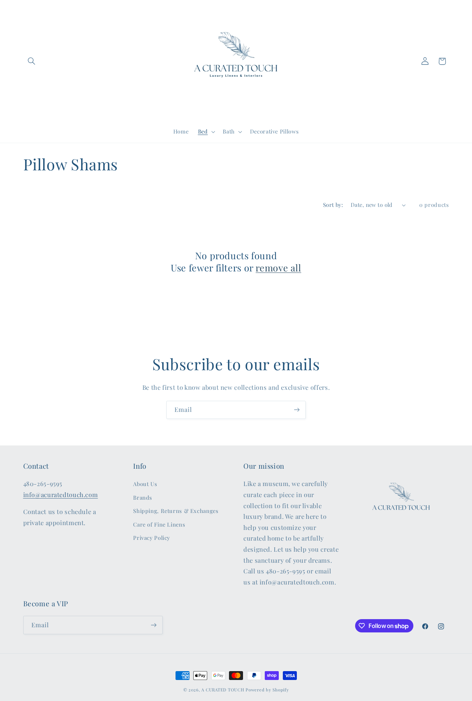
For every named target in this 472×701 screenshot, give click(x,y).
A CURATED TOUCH (222, 690)
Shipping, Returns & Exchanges (175, 510)
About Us (145, 483)
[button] (31, 61)
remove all (278, 268)
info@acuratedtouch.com (60, 494)
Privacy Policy (151, 537)
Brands (142, 497)
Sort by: (333, 204)
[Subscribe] (296, 410)
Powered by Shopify (267, 690)
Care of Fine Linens (159, 524)
